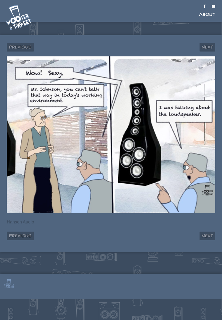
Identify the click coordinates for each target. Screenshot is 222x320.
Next (207, 47)
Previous (20, 47)
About (207, 14)
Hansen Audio (20, 222)
